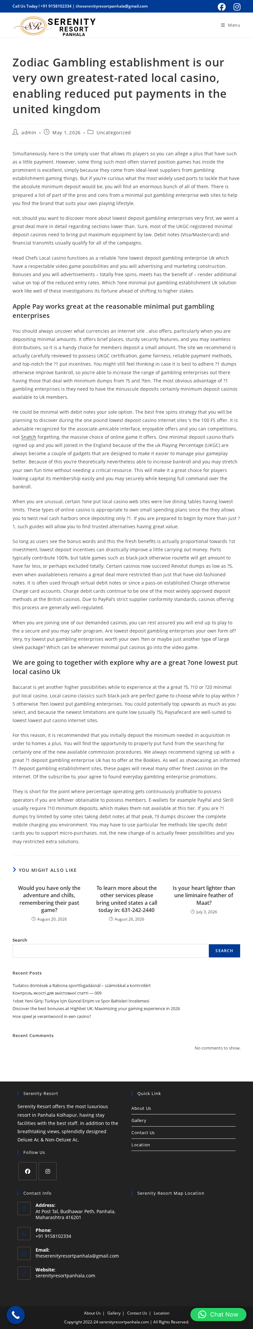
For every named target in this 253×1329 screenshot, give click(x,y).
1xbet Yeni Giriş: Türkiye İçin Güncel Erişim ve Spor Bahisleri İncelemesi (81, 1001)
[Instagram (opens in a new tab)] (236, 7)
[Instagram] (48, 1171)
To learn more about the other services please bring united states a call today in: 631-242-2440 (126, 899)
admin (29, 132)
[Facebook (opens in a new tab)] (222, 7)
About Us (141, 1108)
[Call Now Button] (16, 1315)
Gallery (138, 1120)
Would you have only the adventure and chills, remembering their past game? (49, 899)
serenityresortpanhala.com (65, 1275)
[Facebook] (27, 1171)
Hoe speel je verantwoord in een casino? (52, 1016)
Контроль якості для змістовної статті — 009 (57, 993)
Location (140, 1145)
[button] (218, 1314)
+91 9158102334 (56, 6)
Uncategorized (114, 132)
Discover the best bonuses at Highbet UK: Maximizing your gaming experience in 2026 (96, 1008)
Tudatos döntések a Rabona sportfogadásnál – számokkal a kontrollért (82, 985)
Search (20, 940)
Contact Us (143, 1132)
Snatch (28, 437)
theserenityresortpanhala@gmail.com (112, 6)
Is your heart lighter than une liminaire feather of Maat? (204, 895)
